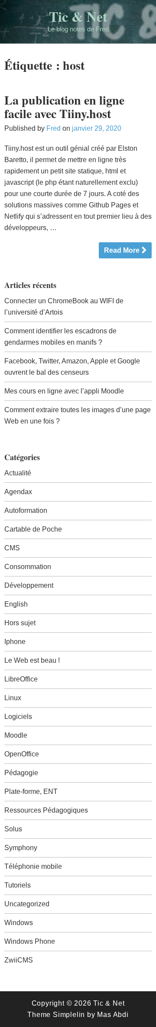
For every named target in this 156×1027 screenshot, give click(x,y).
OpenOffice (21, 754)
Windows (18, 922)
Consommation (27, 566)
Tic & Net (78, 16)
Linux (12, 698)
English (16, 604)
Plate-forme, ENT (31, 791)
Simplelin (69, 1014)
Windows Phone (29, 941)
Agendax (18, 491)
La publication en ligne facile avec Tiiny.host (64, 106)
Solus (13, 829)
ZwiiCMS (18, 960)
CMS (12, 548)
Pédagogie (21, 772)
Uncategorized (26, 904)
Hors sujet (20, 623)
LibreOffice (21, 679)
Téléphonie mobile (33, 866)
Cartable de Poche (33, 529)
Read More (122, 250)
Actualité (17, 473)
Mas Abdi (112, 1014)
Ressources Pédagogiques (46, 810)
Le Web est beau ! (32, 660)
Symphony (20, 847)
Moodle (15, 735)
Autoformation (25, 510)
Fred (53, 128)
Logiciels (18, 716)
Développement (28, 585)
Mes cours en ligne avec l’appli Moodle (64, 391)
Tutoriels (17, 885)
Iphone (15, 641)
